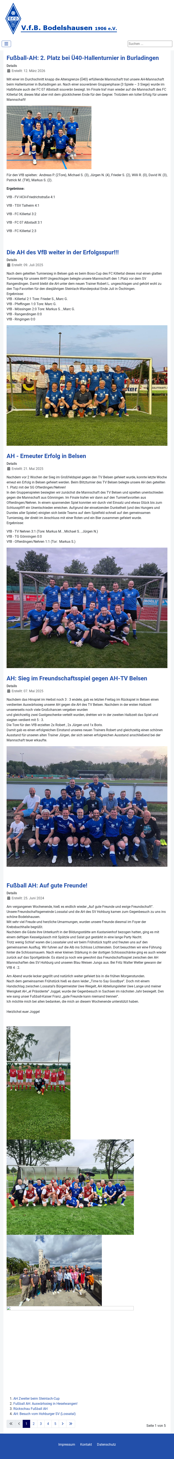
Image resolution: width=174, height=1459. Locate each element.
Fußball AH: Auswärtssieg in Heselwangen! (45, 1404)
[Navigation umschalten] (6, 44)
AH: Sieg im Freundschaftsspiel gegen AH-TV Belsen (77, 678)
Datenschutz (106, 1444)
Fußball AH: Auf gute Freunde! (47, 885)
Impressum (66, 1444)
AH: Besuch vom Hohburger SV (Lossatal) (44, 1414)
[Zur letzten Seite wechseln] (70, 1424)
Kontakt (86, 1444)
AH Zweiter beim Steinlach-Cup (36, 1399)
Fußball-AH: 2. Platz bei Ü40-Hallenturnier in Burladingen (83, 57)
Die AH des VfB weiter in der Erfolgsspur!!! (63, 252)
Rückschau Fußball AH (30, 1409)
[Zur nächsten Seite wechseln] (62, 1424)
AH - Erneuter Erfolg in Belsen (46, 456)
